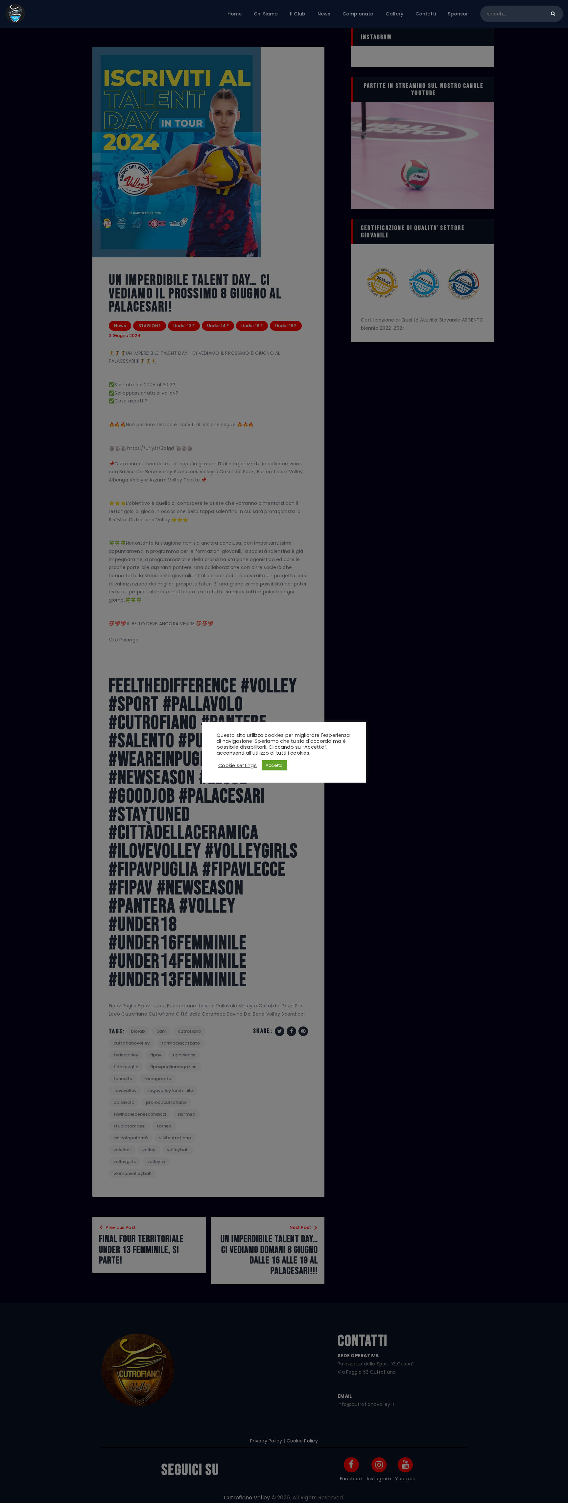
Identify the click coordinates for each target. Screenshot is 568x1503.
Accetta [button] (274, 765)
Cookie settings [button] (237, 765)
